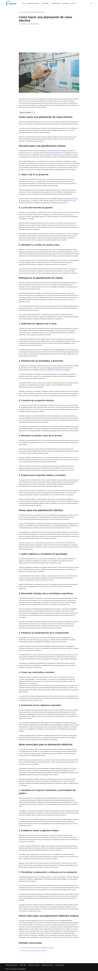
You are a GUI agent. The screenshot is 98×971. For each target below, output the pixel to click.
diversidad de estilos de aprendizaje (49, 367)
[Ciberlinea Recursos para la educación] (12, 3)
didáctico (70, 200)
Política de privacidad (11, 965)
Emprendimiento (56, 3)
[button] (39, 3)
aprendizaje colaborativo (27, 297)
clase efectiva (42, 179)
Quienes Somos (59, 965)
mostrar (33, 112)
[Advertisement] (49, 37)
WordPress (23, 969)
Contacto (73, 3)
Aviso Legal (23, 965)
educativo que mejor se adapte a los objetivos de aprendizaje (40, 753)
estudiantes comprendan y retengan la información (32, 251)
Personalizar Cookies (47, 965)
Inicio (23, 3)
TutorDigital (23, 23)
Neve (6, 969)
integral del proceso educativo (41, 639)
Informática (66, 3)
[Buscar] (91, 3)
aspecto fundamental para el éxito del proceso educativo (51, 150)
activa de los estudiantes (33, 229)
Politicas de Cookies (33, 965)
